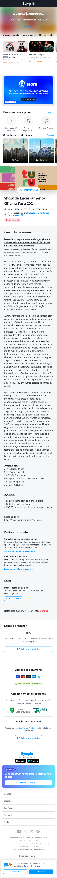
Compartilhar (30, 190)
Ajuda (6, 822)
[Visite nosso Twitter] (31, 831)
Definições (15, 871)
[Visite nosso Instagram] (25, 831)
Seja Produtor (10, 808)
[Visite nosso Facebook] (38, 831)
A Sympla (8, 815)
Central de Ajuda (26, 728)
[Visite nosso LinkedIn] (19, 831)
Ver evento (28, 26)
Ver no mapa (15, 598)
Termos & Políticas (32, 866)
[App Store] (20, 761)
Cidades (7, 794)
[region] (28, 868)
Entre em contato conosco (35, 849)
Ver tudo (50, 112)
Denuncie (45, 611)
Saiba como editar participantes (18, 569)
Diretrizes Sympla (27, 856)
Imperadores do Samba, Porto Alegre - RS (28, 214)
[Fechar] (53, 862)
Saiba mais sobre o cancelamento (19, 551)
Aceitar (41, 871)
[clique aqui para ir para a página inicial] (28, 3)
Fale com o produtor (30, 649)
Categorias (8, 801)
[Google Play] (33, 761)
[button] (8, 864)
